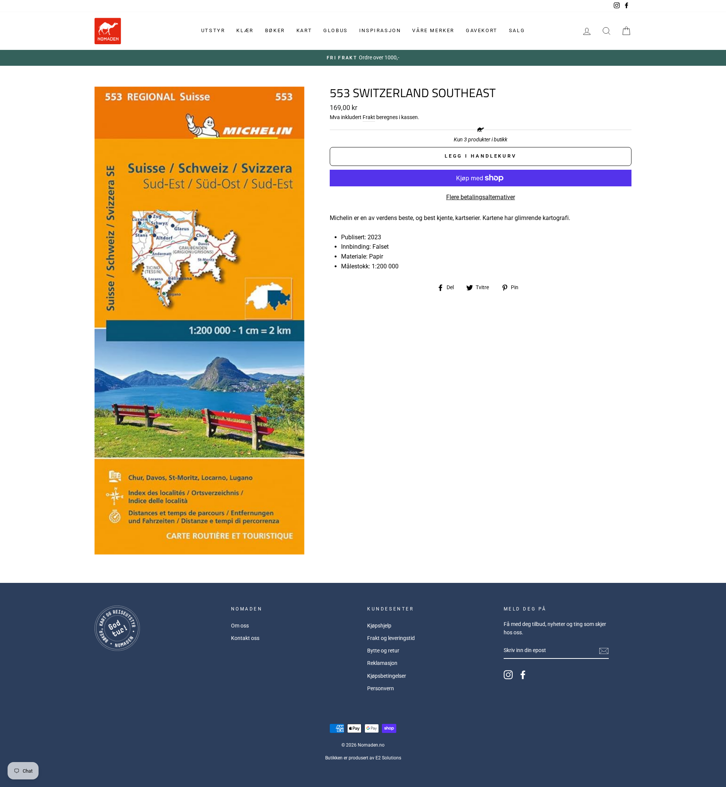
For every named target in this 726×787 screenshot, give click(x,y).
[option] (363, 58)
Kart (304, 30)
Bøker (275, 30)
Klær (244, 30)
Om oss (240, 626)
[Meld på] (604, 651)
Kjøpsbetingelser (386, 676)
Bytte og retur (383, 651)
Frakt (369, 117)
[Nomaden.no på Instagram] (508, 674)
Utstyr (213, 30)
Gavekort (482, 30)
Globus (335, 30)
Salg (517, 30)
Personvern (380, 688)
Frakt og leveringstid (391, 638)
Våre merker (433, 30)
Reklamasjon (382, 663)
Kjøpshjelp (379, 626)
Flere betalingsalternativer (480, 197)
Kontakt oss (245, 638)
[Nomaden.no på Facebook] (522, 674)
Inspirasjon (380, 30)
